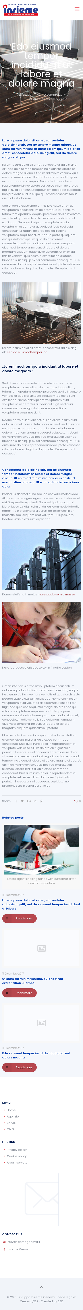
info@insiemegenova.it (23, 1242)
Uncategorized (44, 99)
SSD (60, 1301)
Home (11, 1110)
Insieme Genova (19, 1249)
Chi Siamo (14, 1129)
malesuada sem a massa (56, 594)
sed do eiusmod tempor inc (27, 352)
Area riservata (17, 1162)
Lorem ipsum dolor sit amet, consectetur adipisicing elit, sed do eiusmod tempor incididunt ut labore (41, 904)
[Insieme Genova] (21, 10)
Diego (27, 95)
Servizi (11, 1123)
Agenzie (13, 1116)
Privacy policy (17, 1150)
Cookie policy (17, 1156)
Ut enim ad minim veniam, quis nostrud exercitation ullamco (32, 981)
